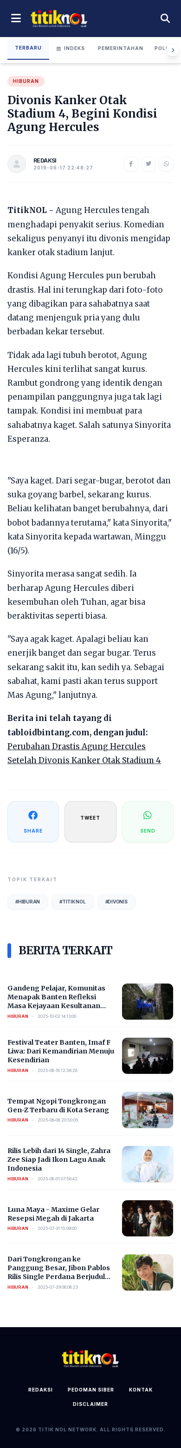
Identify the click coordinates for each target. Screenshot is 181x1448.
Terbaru (28, 47)
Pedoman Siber (91, 1389)
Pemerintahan (120, 48)
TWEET (90, 818)
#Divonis (116, 901)
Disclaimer (90, 1404)
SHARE (33, 831)
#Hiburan (27, 901)
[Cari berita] (165, 18)
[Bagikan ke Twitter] (148, 164)
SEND (147, 831)
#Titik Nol (72, 901)
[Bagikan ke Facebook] (130, 164)
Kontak (141, 1389)
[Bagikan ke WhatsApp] (166, 164)
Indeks (74, 48)
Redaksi (40, 1389)
